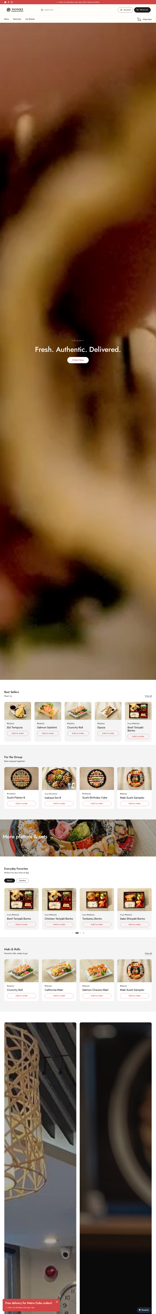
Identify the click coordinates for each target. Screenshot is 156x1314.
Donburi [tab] (22, 880)
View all (148, 696)
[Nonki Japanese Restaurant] (15, 9)
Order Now (78, 360)
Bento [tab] (9, 880)
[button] (142, 10)
